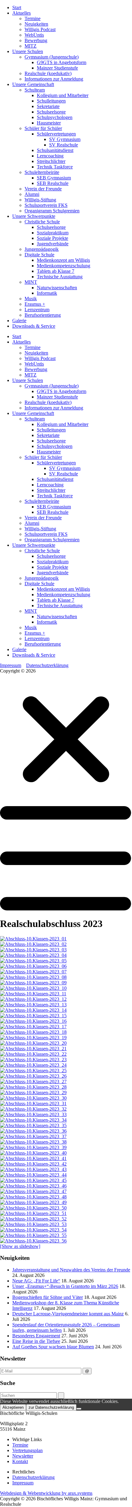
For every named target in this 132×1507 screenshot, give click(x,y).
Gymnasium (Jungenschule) (52, 56)
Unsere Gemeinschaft (33, 84)
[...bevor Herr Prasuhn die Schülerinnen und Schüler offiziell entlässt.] (33, 1218)
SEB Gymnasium (54, 177)
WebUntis (34, 35)
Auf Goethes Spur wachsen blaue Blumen (53, 1346)
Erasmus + (35, 304)
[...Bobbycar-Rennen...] (33, 993)
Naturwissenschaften (57, 287)
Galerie (19, 320)
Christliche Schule (42, 221)
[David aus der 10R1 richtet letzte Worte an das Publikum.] (33, 1163)
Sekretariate (48, 106)
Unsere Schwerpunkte (33, 216)
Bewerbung (36, 40)
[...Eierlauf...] (33, 988)
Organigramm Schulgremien (52, 210)
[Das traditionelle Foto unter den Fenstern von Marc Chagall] (33, 1087)
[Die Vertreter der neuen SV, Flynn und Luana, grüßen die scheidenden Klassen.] (33, 1131)
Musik (31, 298)
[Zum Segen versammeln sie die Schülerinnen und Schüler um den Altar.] (33, 1081)
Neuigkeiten (36, 24)
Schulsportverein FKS (46, 205)
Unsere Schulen (27, 51)
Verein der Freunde (43, 188)
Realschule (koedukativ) (48, 73)
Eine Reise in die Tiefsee (36, 1341)
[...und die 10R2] (33, 1240)
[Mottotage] (33, 938)
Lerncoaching (50, 155)
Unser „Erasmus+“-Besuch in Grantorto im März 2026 (65, 1286)
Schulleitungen (51, 100)
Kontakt (20, 1461)
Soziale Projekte (52, 238)
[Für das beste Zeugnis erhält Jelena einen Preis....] (33, 1109)
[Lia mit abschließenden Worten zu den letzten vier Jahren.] (33, 1048)
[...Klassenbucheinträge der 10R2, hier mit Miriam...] (33, 982)
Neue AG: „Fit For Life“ (36, 1280)
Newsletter (22, 1455)
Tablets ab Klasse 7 (55, 271)
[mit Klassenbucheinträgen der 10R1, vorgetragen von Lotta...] (33, 955)
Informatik (47, 293)
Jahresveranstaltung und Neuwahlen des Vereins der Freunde (71, 1269)
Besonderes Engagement (36, 1335)
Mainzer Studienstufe (57, 67)
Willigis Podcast (40, 29)
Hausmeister (49, 122)
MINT (31, 282)
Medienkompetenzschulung (63, 265)
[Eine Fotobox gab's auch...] (33, 1004)
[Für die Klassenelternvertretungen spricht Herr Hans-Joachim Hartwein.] (33, 1136)
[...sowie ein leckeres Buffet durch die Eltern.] (33, 1010)
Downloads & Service (33, 326)
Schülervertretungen (56, 133)
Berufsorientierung (43, 315)
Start (16, 7)
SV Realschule (63, 144)
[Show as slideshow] (20, 1246)
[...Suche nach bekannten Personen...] (33, 966)
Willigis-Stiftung (40, 199)
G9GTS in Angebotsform (61, 62)
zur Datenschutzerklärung (51, 1407)
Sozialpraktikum (52, 232)
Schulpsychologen (54, 117)
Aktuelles (21, 13)
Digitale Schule (39, 254)
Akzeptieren (13, 1407)
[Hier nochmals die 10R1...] (33, 1235)
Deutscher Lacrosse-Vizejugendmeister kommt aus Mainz (68, 1313)
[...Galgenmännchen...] (33, 971)
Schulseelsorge (51, 111)
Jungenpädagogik (42, 249)
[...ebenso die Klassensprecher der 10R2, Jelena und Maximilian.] (33, 1147)
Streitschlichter (51, 161)
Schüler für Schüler (43, 128)
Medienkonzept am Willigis (63, 260)
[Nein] (78, 1409)
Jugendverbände (52, 243)
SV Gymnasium (64, 139)
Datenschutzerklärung (47, 665)
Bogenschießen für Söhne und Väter (47, 1297)
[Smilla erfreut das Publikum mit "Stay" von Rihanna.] (33, 1152)
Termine (33, 18)
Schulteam (35, 89)
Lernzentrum (37, 309)
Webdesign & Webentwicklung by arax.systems (46, 1493)
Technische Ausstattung (60, 276)
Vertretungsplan (27, 1450)
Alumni (32, 194)
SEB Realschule (52, 183)
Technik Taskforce (55, 166)
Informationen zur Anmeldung (54, 78)
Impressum (10, 665)
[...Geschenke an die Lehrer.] (33, 999)
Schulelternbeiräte (42, 172)
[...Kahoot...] (33, 977)
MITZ (31, 46)
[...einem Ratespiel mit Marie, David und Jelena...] (33, 960)
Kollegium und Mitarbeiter (62, 95)
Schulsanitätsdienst (55, 150)
